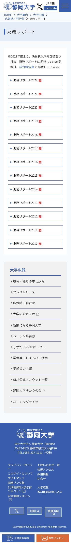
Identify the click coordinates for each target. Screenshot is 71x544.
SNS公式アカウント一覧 (30, 379)
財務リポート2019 (25, 121)
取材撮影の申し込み (49, 492)
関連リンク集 (16, 483)
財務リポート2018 (25, 134)
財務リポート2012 (25, 216)
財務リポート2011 (25, 230)
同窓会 (41, 479)
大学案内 (22, 15)
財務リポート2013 (25, 203)
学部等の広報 (22, 368)
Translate (50, 8)
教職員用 (53, 511)
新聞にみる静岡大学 (27, 325)
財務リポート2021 (25, 94)
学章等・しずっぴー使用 (30, 357)
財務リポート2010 (25, 243)
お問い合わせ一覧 (48, 465)
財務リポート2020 (25, 107)
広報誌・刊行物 (14, 19)
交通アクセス (45, 469)
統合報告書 (26, 67)
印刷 (33, 511)
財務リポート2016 (25, 162)
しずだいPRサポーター (29, 347)
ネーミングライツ (25, 401)
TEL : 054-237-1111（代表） (35, 453)
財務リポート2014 (25, 189)
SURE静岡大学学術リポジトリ (20, 489)
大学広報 (38, 15)
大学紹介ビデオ (24, 313)
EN (53, 3)
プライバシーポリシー (20, 467)
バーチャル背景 (24, 336)
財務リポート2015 (25, 175)
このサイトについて (20, 473)
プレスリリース (24, 292)
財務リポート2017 (25, 148)
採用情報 (43, 474)
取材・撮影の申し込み (29, 281)
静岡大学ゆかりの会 (27, 390)
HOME (8, 15)
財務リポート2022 (25, 80)
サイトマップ (16, 478)
